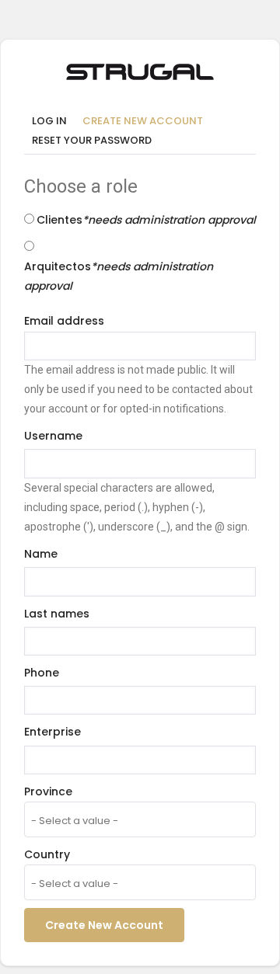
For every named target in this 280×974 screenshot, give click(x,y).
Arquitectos (118, 276)
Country (47, 854)
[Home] (140, 69)
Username (53, 436)
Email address (64, 321)
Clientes (146, 220)
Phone (41, 672)
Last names (56, 613)
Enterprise (52, 731)
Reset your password (92, 140)
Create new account (146, 122)
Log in (49, 120)
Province (48, 791)
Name (41, 554)
